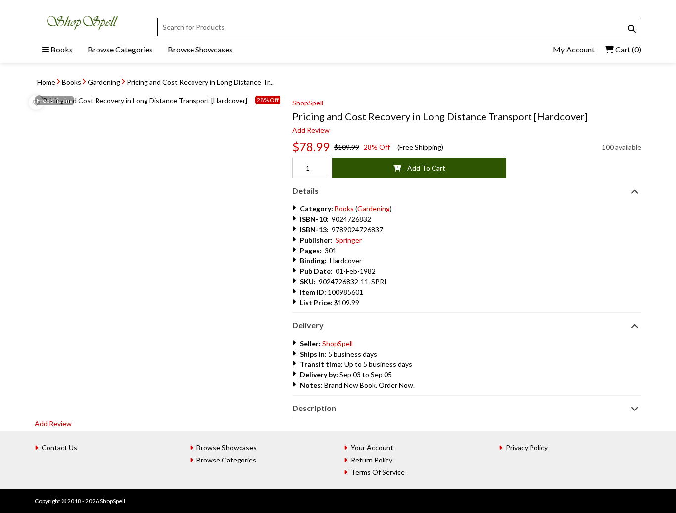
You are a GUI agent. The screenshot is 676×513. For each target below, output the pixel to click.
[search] (632, 28)
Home (46, 82)
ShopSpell (307, 103)
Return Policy (371, 460)
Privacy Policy (527, 447)
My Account (574, 49)
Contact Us (59, 447)
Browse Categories (120, 49)
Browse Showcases (200, 49)
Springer (349, 240)
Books (61, 49)
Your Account (372, 447)
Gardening (104, 82)
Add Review (311, 130)
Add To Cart (423, 168)
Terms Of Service (378, 472)
